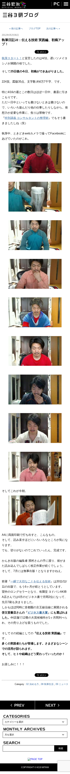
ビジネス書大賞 (38, 612)
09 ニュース (62, 684)
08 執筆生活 (47, 684)
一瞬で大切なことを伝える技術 (30, 581)
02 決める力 (32, 684)
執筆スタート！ (12, 58)
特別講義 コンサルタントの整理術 (26, 117)
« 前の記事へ (16, 28)
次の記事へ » (53, 28)
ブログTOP (35, 28)
